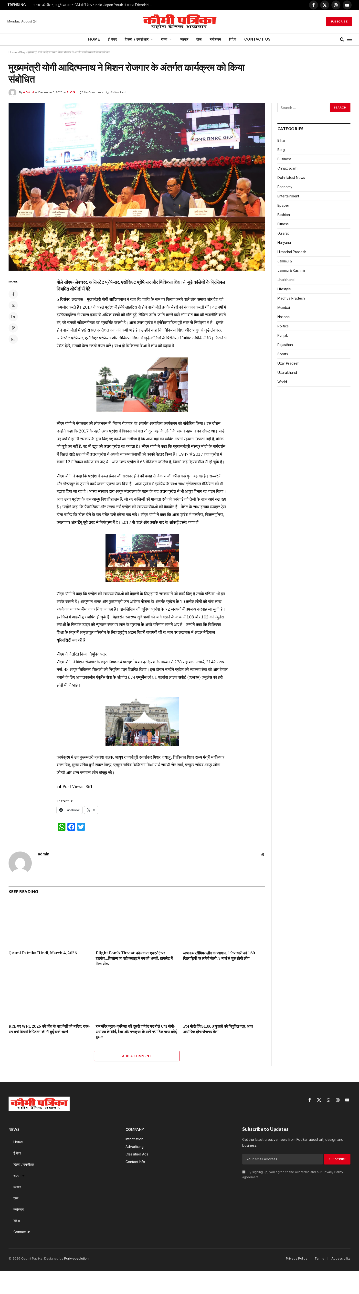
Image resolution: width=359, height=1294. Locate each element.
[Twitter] (13, 305)
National (283, 317)
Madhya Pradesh (291, 298)
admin (28, 92)
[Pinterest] (13, 328)
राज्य (164, 39)
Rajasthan (285, 345)
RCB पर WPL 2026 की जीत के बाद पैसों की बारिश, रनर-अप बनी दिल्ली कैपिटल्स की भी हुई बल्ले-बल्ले (49, 1029)
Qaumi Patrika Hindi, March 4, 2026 (43, 952)
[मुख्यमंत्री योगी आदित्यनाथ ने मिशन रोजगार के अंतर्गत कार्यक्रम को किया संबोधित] (137, 186)
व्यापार (184, 39)
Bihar (281, 140)
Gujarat (283, 233)
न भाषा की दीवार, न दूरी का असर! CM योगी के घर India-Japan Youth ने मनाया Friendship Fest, (94, 5)
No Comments (93, 92)
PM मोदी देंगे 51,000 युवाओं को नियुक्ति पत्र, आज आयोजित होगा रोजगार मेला (218, 1029)
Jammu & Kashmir (291, 270)
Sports (282, 354)
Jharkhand (286, 280)
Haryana (284, 242)
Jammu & (284, 261)
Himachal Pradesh (291, 252)
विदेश (232, 39)
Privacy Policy (333, 1172)
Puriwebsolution (76, 1258)
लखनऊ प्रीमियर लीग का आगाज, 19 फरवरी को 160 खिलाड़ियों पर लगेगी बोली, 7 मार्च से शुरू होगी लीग (219, 955)
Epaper (283, 205)
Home (94, 39)
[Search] (342, 39)
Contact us (257, 39)
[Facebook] (13, 294)
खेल (199, 39)
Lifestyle (284, 289)
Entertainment (288, 196)
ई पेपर (112, 39)
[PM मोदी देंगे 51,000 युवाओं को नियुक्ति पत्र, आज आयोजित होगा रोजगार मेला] (224, 997)
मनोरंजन (216, 39)
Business (284, 159)
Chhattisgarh (287, 168)
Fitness (283, 224)
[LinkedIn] (13, 316)
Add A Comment (136, 1056)
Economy (284, 187)
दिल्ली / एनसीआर (137, 39)
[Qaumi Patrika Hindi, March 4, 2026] (49, 923)
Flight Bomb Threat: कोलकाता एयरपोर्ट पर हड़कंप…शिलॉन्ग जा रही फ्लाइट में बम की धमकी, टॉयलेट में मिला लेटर (134, 958)
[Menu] (349, 39)
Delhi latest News (291, 177)
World (282, 382)
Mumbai (283, 307)
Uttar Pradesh (288, 363)
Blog (22, 52)
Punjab (282, 335)
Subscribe (339, 21)
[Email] (13, 339)
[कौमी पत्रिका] (179, 21)
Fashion (283, 215)
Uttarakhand (287, 372)
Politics (283, 326)
